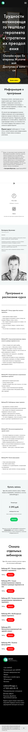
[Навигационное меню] (25, 3)
